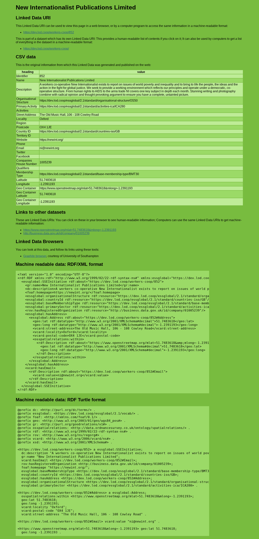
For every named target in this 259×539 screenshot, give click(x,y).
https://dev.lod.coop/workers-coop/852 (48, 32)
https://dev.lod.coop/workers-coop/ (46, 48)
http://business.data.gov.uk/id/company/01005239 (56, 233)
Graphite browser (34, 256)
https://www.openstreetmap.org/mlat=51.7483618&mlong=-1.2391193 (69, 230)
